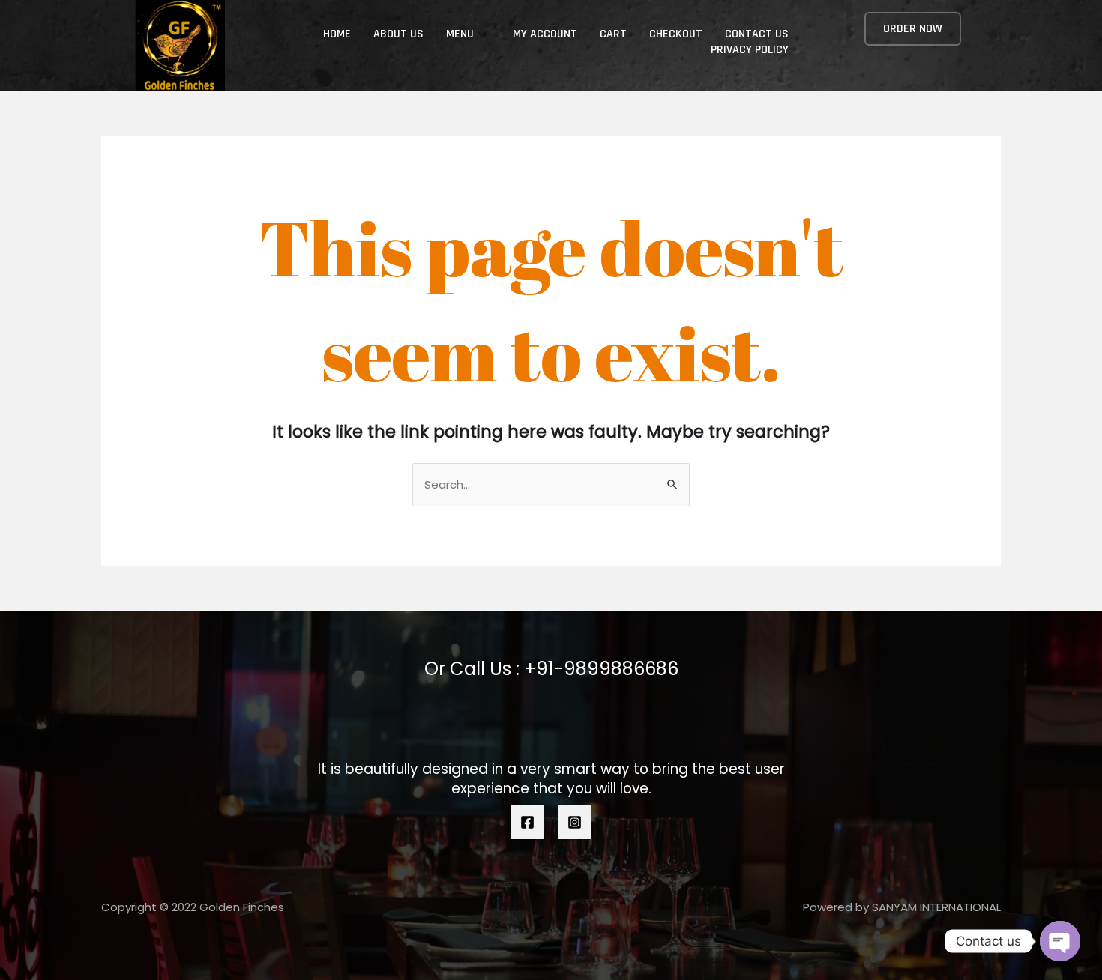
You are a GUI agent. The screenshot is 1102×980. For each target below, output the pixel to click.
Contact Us (757, 34)
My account (545, 34)
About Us (398, 34)
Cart (613, 34)
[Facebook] (527, 822)
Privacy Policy (750, 50)
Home (337, 34)
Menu (460, 34)
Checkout (675, 34)
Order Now (912, 29)
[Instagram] (574, 822)
